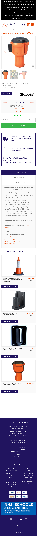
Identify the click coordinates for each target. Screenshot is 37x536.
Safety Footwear (18, 445)
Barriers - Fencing (9, 237)
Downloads (18, 178)
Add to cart (18, 125)
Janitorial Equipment (18, 447)
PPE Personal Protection (18, 426)
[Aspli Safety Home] (10, 24)
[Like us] (11, 519)
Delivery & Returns (18, 182)
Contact (28, 468)
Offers (18, 454)
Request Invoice (11, 482)
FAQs (28, 471)
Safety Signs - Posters (18, 440)
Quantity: (5, 120)
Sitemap (28, 483)
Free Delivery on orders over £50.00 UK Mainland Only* (21, 138)
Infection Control (18, 451)
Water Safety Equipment (18, 435)
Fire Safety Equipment (18, 431)
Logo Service (28, 473)
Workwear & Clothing (18, 442)
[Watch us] (21, 519)
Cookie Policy (11, 473)
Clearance (18, 456)
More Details (10, 286)
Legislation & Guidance (28, 476)
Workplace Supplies (18, 429)
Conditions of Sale (11, 485)
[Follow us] (16, 519)
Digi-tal (21, 532)
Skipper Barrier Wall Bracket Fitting (10, 314)
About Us (11, 468)
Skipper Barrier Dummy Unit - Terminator (12, 384)
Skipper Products (9, 243)
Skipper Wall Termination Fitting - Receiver (12, 349)
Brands (11, 477)
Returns (11, 480)
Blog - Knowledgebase (28, 480)
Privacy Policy (11, 471)
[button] (32, 51)
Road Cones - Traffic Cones (12, 241)
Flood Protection (18, 438)
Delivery (11, 475)
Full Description (18, 173)
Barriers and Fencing (10, 239)
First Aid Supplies (18, 433)
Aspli (4, 530)
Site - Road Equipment (18, 449)
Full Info (7, 93)
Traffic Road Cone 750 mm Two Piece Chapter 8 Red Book (12, 279)
